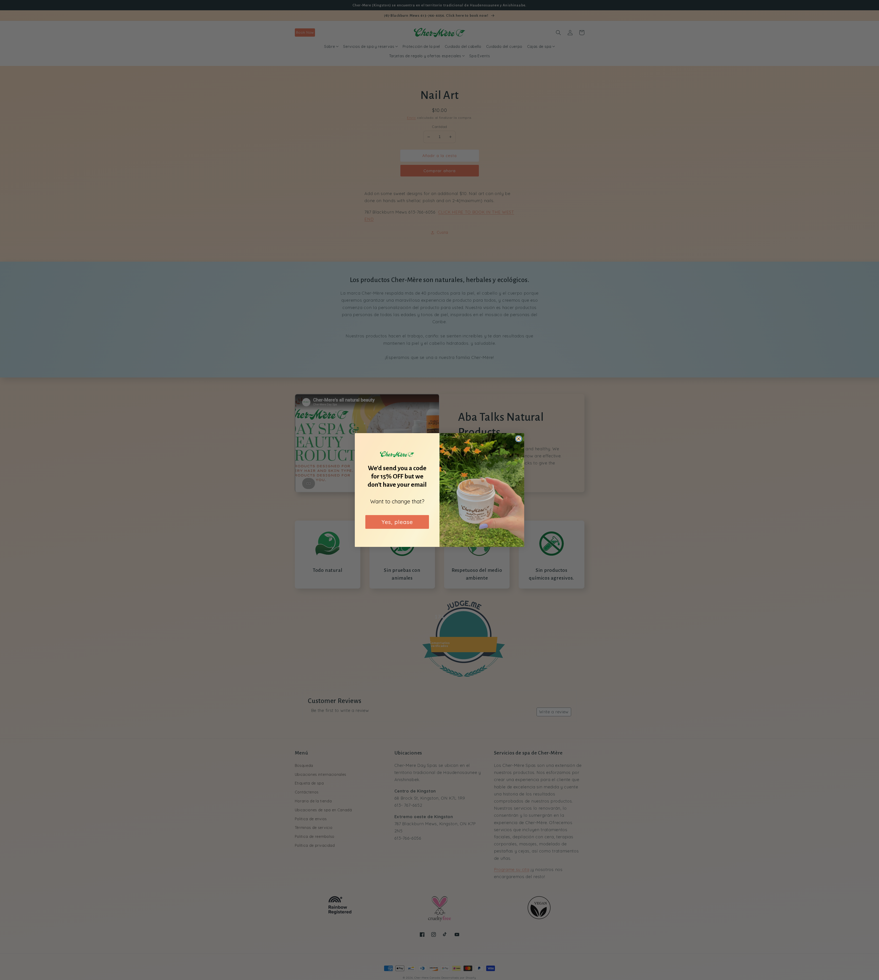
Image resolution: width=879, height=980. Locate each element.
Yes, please (397, 522)
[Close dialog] (518, 439)
